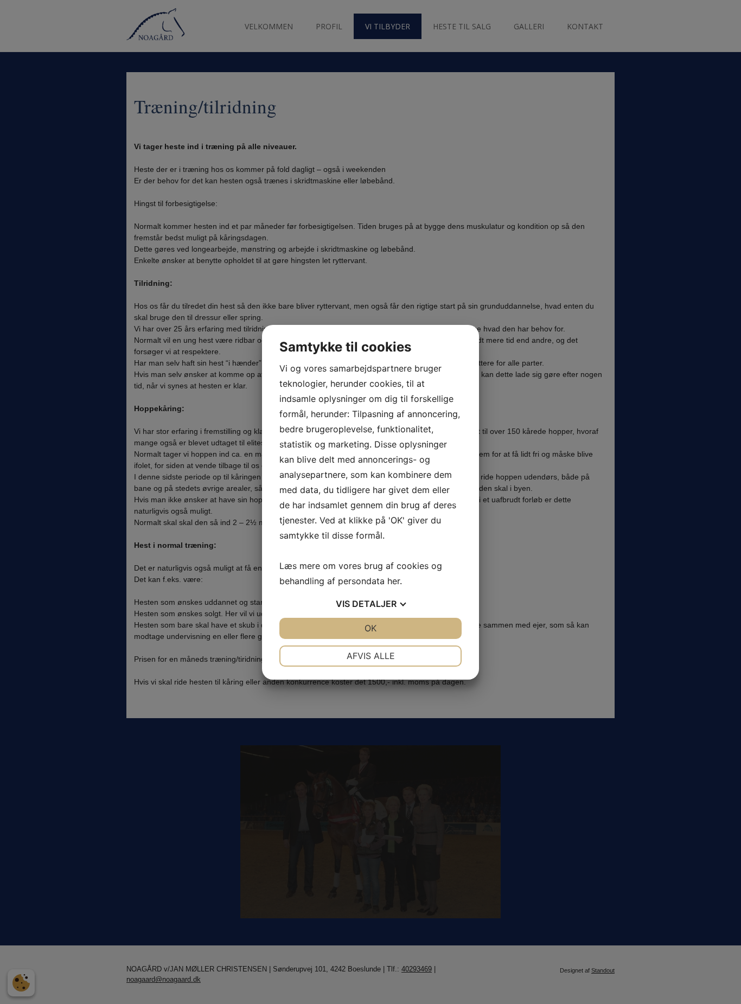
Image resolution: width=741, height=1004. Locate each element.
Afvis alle (371, 655)
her (393, 580)
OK (370, 628)
